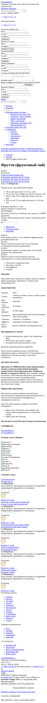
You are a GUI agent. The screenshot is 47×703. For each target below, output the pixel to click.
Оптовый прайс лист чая (16, 127)
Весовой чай (11, 645)
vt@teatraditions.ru (8, 658)
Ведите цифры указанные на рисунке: (16, 82)
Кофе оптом (11, 654)
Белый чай (16, 149)
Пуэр (19, 151)
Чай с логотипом (17, 121)
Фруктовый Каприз (9, 550)
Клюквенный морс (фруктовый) (14, 527)
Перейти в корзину (9, 692)
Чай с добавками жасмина (32, 149)
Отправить (28, 85)
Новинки (9, 108)
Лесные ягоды (7, 481)
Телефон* (5, 58)
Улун (14, 151)
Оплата (14, 132)
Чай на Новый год (18, 125)
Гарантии (10, 605)
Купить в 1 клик (7, 49)
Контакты (10, 144)
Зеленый (9, 633)
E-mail (3, 34)
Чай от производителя (15, 650)
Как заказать (16, 136)
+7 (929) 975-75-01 (8, 25)
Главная (9, 597)
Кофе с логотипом (18, 119)
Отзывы (9, 612)
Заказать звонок (7, 671)
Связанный (10, 635)
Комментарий (6, 80)
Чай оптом (10, 647)
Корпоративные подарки (16, 112)
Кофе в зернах (39, 151)
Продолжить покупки (26, 692)
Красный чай (6, 151)
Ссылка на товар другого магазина (15, 73)
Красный (9, 637)
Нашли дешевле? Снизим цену (13, 209)
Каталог (9, 106)
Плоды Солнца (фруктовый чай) (14, 504)
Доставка (14, 134)
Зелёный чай (6, 149)
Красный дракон (8, 572)
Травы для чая (28, 151)
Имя (2, 32)
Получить (5, 39)
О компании (11, 129)
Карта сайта (11, 616)
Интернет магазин (8, 8)
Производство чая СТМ (20, 114)
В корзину (5, 207)
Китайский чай (12, 652)
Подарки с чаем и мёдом (21, 117)
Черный (9, 631)
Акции (8, 110)
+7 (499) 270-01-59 (8, 17)
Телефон (4, 37)
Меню (3, 99)
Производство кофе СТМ (21, 123)
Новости (14, 140)
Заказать (5, 61)
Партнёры (15, 138)
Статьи (13, 142)
